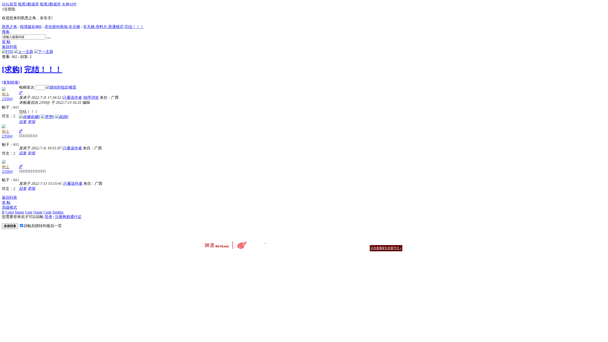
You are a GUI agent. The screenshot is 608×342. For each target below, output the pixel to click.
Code (47, 212)
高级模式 (9, 207)
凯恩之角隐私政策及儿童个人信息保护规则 (332, 242)
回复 (23, 122)
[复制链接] (10, 82)
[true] (49, 38)
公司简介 (282, 242)
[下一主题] (43, 52)
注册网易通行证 (68, 217)
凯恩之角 (9, 27)
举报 (31, 122)
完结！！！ (134, 27)
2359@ (7, 99)
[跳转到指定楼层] (61, 87)
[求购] (12, 69)
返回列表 (9, 47)
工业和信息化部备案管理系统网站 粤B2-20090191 (270, 256)
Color (9, 212)
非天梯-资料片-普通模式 (103, 27)
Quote (38, 212)
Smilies (57, 212)
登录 (48, 217)
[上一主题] (23, 52)
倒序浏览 (91, 97)
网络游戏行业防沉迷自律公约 (337, 248)
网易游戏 (368, 242)
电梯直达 (26, 87)
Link (28, 212)
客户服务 (297, 242)
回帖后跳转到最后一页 (43, 226)
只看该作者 (72, 97)
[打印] (7, 52)
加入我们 (396, 242)
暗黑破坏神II (31, 27)
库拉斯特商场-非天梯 (62, 27)
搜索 (6, 32)
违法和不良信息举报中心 (220, 256)
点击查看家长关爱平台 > (386, 248)
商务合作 (382, 242)
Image (19, 212)
